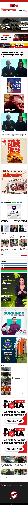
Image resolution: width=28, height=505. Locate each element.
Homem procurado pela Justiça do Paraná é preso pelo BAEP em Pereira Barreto (6, 369)
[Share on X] (8, 202)
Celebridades (11, 485)
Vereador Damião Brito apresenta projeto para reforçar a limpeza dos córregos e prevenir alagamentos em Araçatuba (14, 242)
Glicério (18, 486)
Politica (5, 232)
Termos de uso (2, 502)
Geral (15, 486)
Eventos (13, 486)
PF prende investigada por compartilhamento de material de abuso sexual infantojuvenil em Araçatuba (6, 378)
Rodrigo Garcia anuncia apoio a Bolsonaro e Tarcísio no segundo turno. (7, 220)
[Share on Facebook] (3, 202)
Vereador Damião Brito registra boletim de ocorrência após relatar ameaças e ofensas (23, 228)
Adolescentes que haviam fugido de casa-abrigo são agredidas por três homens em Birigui (6, 388)
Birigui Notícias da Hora (14, 504)
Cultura (14, 485)
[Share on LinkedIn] (19, 202)
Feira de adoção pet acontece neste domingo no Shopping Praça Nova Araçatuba (6, 374)
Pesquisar (2, 254)
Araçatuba (11, 232)
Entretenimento (6, 486)
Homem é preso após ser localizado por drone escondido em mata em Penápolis (5, 228)
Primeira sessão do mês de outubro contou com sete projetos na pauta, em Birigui (20, 220)
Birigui (2, 246)
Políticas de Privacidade (7, 501)
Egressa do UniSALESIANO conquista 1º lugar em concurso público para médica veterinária (6, 393)
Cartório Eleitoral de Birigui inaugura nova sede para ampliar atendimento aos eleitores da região (5, 242)
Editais (24, 485)
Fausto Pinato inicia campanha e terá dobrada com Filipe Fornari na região (14, 228)
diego (1, 58)
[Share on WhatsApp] (14, 202)
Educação (2, 486)
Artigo (5, 485)
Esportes (10, 486)
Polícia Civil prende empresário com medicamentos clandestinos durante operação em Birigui (6, 383)
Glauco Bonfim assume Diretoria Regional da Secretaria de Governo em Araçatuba (23, 242)
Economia (21, 485)
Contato (6, 502)
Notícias (21, 486)
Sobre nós (2, 501)
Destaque (2, 232)
